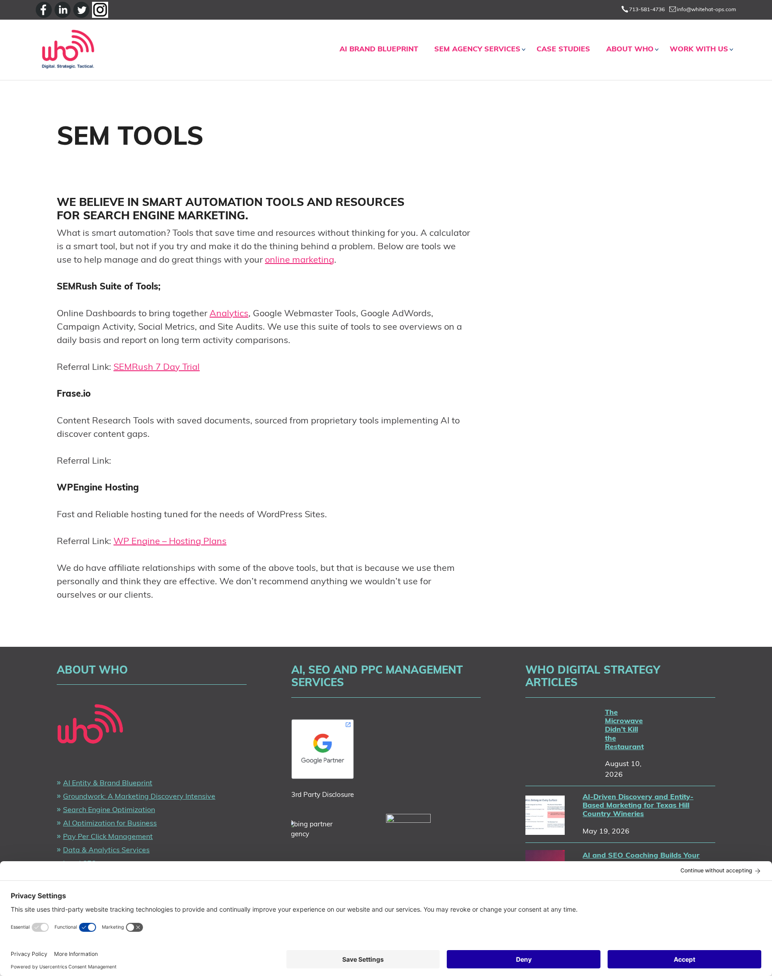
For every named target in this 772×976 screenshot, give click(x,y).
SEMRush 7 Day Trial (156, 367)
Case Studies (563, 49)
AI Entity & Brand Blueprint (107, 783)
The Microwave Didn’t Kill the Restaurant (624, 730)
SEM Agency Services (477, 49)
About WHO (630, 49)
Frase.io (74, 394)
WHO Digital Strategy (67, 49)
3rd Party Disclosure (322, 795)
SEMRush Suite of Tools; (108, 287)
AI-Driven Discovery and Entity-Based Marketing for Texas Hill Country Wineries (638, 806)
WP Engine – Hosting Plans (170, 541)
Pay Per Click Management (108, 837)
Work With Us (699, 49)
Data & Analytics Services (106, 850)
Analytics (229, 314)
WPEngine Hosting (98, 488)
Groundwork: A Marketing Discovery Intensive (139, 796)
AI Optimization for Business (110, 823)
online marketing (299, 260)
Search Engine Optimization (109, 810)
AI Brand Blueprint (379, 49)
